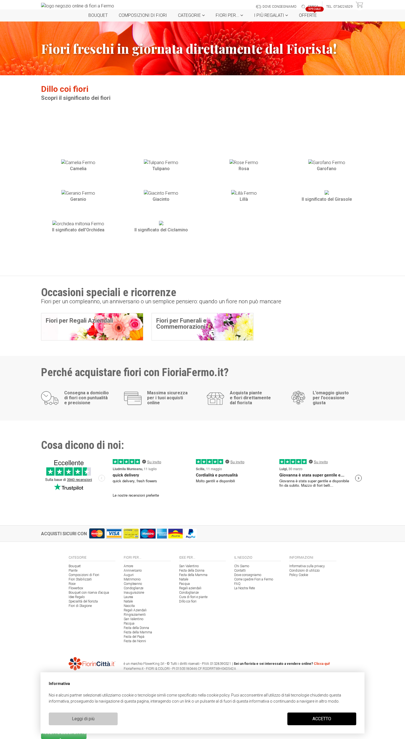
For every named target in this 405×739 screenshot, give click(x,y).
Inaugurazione (134, 593)
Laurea (128, 597)
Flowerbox (76, 588)
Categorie (190, 15)
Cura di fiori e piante (193, 597)
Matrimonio (132, 579)
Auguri (129, 575)
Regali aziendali (190, 588)
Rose (72, 584)
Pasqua (129, 623)
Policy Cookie (298, 575)
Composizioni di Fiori (143, 15)
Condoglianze (133, 588)
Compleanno (133, 584)
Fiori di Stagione (80, 606)
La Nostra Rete (244, 588)
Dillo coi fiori (187, 601)
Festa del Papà (134, 637)
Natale (128, 601)
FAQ (237, 584)
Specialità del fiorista (83, 601)
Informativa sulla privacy (307, 566)
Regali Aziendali (135, 610)
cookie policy (218, 695)
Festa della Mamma (138, 632)
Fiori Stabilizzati (80, 579)
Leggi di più (83, 718)
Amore (128, 566)
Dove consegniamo (247, 575)
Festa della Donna (136, 628)
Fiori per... (228, 15)
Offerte (310, 13)
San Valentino (133, 619)
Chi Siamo (241, 566)
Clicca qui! (322, 664)
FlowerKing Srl (153, 664)
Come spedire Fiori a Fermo (253, 579)
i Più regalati (269, 15)
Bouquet (98, 15)
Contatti (240, 570)
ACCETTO (321, 718)
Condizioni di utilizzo (304, 570)
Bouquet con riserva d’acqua (89, 593)
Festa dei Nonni (135, 641)
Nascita (129, 606)
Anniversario (133, 570)
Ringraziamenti (135, 615)
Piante (73, 570)
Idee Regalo (77, 597)
